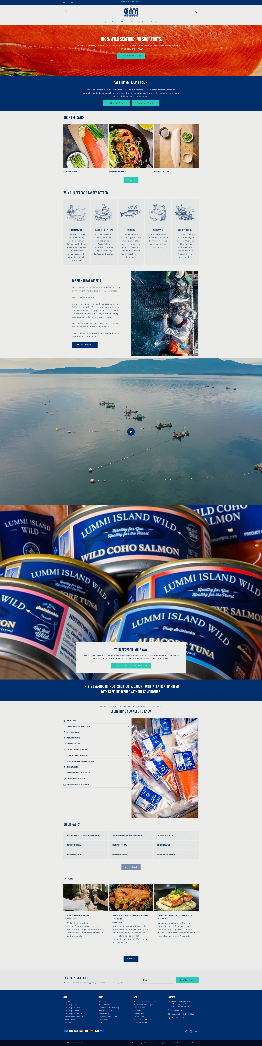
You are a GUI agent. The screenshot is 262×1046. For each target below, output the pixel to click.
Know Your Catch (145, 103)
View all (131, 180)
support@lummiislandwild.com (183, 1014)
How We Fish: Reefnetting (108, 1008)
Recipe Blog (103, 1020)
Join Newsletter (187, 980)
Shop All (66, 1002)
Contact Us (137, 1011)
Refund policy (149, 1043)
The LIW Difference (85, 345)
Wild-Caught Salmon (70, 172)
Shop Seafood (117, 103)
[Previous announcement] (104, 2)
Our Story (102, 1002)
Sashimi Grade (69, 1020)
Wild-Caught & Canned (72, 1014)
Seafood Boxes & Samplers (73, 1017)
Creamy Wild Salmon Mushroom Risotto (175, 915)
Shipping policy (162, 1043)
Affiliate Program (140, 1023)
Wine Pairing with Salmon (78, 915)
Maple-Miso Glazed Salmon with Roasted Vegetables (130, 917)
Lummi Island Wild (76, 1043)
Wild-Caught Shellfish (116, 172)
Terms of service (193, 1043)
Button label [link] (131, 867)
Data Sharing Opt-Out (142, 1020)
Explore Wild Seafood (131, 56)
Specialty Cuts (69, 1023)
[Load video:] (131, 431)
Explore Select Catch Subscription (131, 665)
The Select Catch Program (143, 1005)
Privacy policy (137, 1043)
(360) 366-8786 (177, 1010)
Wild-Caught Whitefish (161, 172)
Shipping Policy (139, 1014)
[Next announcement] (157, 2)
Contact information (177, 1043)
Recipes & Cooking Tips (107, 1017)
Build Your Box (139, 1008)
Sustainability (103, 1014)
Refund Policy (138, 1017)
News (100, 1023)
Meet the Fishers (105, 1011)
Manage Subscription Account (145, 1002)
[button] (66, 11)
